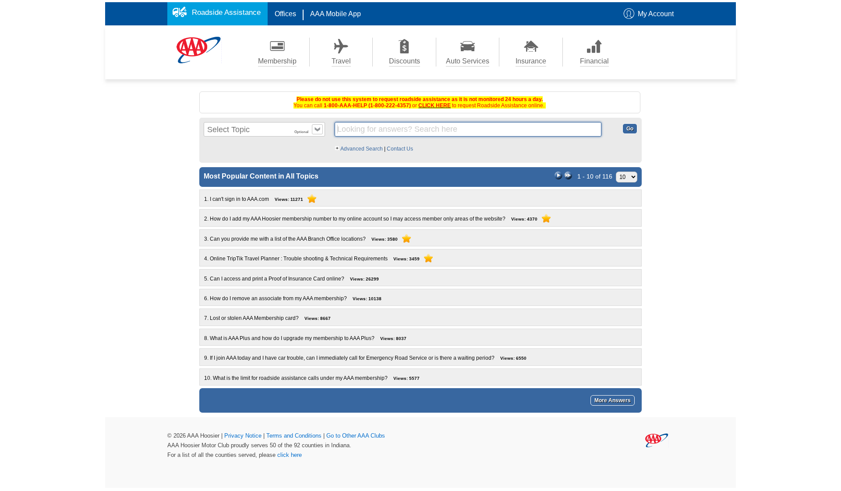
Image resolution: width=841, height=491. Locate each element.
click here (289, 455)
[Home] (198, 49)
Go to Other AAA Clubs (355, 435)
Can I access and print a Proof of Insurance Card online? (291, 279)
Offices (285, 14)
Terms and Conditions (294, 435)
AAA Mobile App (335, 14)
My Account (656, 14)
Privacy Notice (243, 435)
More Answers (612, 400)
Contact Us (400, 149)
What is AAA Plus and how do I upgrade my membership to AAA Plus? (305, 338)
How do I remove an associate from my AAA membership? (293, 298)
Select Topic (228, 129)
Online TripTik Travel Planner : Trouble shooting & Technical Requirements (312, 259)
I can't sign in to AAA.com (253, 199)
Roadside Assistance (226, 12)
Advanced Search (361, 149)
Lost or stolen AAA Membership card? (267, 318)
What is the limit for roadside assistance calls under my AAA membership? (312, 378)
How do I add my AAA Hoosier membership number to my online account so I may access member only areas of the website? (370, 219)
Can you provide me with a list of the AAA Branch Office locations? (301, 239)
